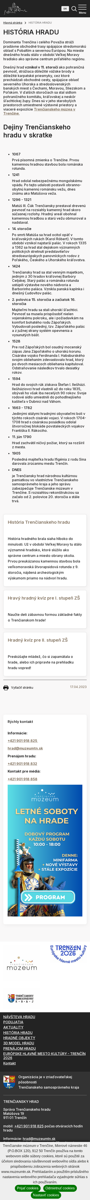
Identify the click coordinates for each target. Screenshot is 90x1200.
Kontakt (9, 1063)
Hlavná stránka (12, 22)
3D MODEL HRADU (18, 1043)
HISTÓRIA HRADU (18, 1032)
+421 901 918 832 (22, 763)
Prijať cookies (27, 1188)
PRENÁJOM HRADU (19, 1048)
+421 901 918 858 (22, 779)
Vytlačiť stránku (22, 687)
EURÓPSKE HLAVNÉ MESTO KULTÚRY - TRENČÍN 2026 (44, 1056)
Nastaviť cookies (46, 1195)
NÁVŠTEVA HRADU (19, 1017)
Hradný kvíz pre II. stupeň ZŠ (38, 640)
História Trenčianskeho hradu (39, 522)
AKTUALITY (13, 1027)
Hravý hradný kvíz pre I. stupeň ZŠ (44, 598)
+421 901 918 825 (23, 741)
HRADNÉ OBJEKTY (19, 1038)
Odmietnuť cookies (60, 1188)
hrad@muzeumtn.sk (25, 748)
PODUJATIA (13, 1022)
